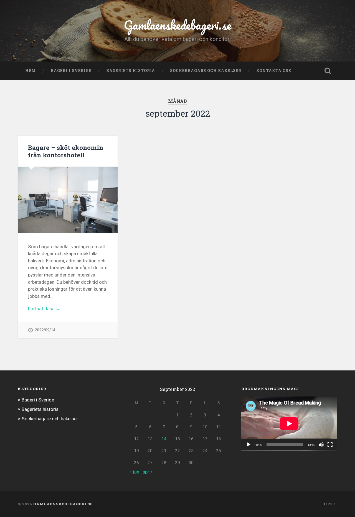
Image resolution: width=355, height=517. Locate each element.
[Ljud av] (321, 444)
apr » (148, 472)
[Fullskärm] (330, 444)
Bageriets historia (130, 70)
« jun (134, 472)
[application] (289, 423)
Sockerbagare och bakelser (205, 70)
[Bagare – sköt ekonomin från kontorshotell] (68, 200)
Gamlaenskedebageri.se (177, 25)
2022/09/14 (45, 330)
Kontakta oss (273, 70)
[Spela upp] (248, 444)
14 (163, 438)
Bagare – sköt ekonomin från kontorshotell (65, 151)
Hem (30, 70)
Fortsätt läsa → (44, 308)
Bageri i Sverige (71, 70)
